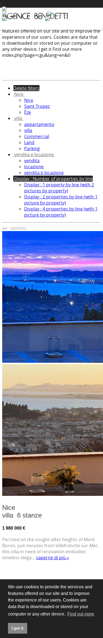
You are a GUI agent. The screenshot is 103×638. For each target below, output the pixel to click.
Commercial (36, 136)
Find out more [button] (80, 614)
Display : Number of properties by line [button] (53, 179)
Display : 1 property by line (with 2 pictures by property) (59, 188)
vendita (32, 161)
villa (28, 130)
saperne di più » (52, 558)
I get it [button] (17, 628)
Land (29, 142)
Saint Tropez (37, 106)
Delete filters (26, 88)
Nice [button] (18, 94)
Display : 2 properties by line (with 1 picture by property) (61, 200)
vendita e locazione (44, 173)
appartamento (39, 124)
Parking (32, 148)
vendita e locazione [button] (34, 154)
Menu (94, 15)
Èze (27, 112)
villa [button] (18, 118)
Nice (28, 100)
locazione (34, 167)
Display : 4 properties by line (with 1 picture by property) (61, 212)
